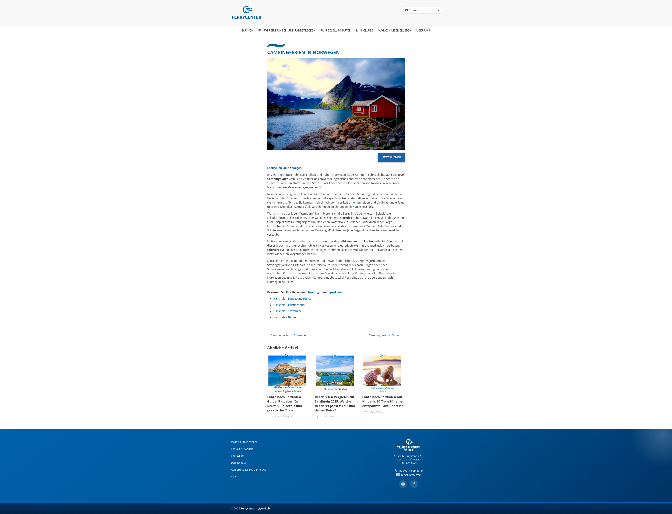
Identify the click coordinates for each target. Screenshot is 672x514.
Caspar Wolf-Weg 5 (408, 459)
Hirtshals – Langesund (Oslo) (292, 298)
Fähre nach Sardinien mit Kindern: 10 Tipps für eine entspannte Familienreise (382, 401)
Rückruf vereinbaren (411, 470)
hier (353, 202)
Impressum (237, 455)
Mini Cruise (364, 30)
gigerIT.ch (264, 508)
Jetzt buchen (391, 157)
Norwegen (315, 292)
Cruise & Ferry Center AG (408, 456)
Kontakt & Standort (242, 448)
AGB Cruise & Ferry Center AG (248, 469)
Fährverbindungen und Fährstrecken (287, 30)
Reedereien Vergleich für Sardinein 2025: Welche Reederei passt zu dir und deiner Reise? (335, 403)
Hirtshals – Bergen (285, 317)
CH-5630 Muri (409, 463)
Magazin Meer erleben (394, 30)
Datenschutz (238, 462)
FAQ (233, 476)
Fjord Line (335, 292)
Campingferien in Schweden (287, 335)
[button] (422, 10)
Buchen (247, 30)
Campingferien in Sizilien (387, 335)
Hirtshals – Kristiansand (289, 305)
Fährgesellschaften (335, 30)
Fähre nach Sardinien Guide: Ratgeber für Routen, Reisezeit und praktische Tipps (284, 403)
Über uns (423, 30)
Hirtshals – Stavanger (287, 311)
